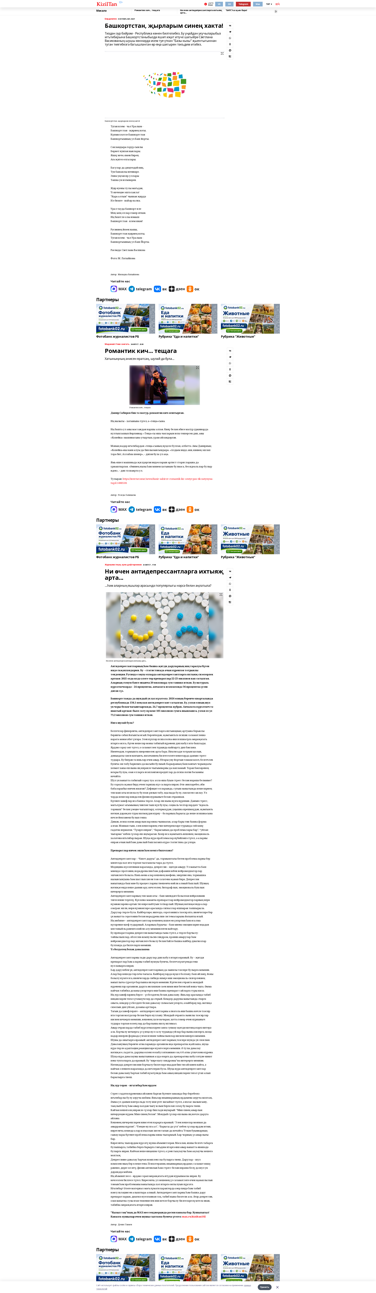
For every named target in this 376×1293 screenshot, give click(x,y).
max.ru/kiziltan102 (194, 1216)
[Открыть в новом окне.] (119, 289)
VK (219, 4)
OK (229, 4)
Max (258, 4)
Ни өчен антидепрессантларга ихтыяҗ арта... (201, 11)
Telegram (243, 4)
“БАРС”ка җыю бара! (236, 10)
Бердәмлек (111, 19)
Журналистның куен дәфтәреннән (123, 564)
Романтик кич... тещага (147, 10)
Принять (264, 1287)
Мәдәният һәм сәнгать (117, 344)
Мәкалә (101, 10)
